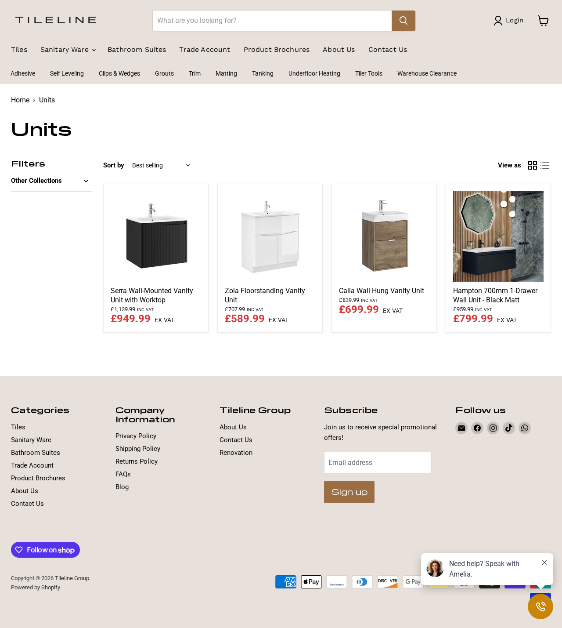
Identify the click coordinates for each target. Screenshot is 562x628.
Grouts (164, 73)
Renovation (236, 453)
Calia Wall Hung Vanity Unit (381, 291)
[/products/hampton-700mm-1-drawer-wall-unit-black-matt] (498, 236)
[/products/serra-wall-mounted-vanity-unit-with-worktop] (156, 236)
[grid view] (532, 165)
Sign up (349, 491)
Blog (122, 487)
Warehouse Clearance (427, 73)
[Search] (403, 21)
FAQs (123, 474)
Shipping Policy (137, 449)
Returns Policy (136, 461)
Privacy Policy (135, 436)
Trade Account (204, 49)
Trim (195, 73)
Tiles (19, 49)
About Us (339, 49)
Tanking (263, 73)
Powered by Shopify (35, 587)
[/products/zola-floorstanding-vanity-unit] (270, 236)
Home (20, 100)
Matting (226, 73)
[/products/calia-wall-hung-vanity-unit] (384, 236)
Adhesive (23, 73)
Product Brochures (277, 49)
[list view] (545, 165)
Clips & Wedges (119, 73)
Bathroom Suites (137, 49)
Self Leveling (67, 73)
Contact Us (387, 49)
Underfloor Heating (314, 73)
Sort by (113, 165)
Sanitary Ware (65, 49)
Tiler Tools (368, 73)
